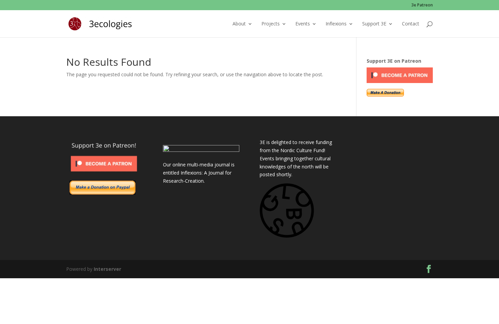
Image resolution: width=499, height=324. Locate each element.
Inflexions (336, 24)
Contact (410, 24)
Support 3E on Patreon (394, 61)
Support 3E (374, 24)
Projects (270, 24)
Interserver (107, 269)
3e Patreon (422, 5)
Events (302, 24)
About (239, 24)
